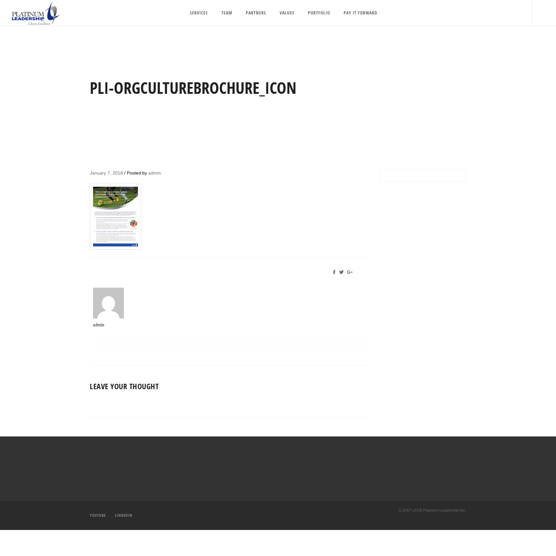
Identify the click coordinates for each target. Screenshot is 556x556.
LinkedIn (124, 515)
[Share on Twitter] (342, 272)
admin (154, 172)
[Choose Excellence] (33, 13)
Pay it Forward (360, 13)
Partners (256, 13)
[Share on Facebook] (336, 272)
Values (287, 13)
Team (226, 13)
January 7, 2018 (106, 172)
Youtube (98, 515)
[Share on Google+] (351, 272)
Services (199, 13)
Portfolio (319, 13)
